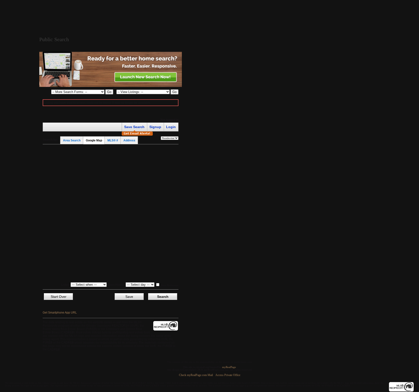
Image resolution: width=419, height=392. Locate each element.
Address (129, 140)
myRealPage (229, 367)
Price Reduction (169, 285)
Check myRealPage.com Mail (196, 375)
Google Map (94, 140)
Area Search (72, 140)
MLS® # (112, 140)
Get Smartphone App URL (60, 312)
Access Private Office (227, 375)
